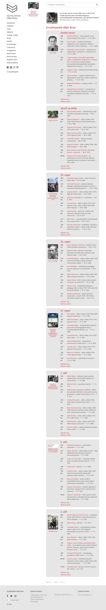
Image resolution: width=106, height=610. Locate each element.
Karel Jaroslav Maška (74, 111)
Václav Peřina (71, 280)
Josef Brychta (71, 416)
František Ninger (72, 325)
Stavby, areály (12, 35)
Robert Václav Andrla (74, 133)
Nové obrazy (12, 56)
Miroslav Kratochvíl (73, 225)
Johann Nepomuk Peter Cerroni (77, 515)
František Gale (72, 567)
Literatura (11, 47)
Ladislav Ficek (71, 347)
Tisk (62, 582)
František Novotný (73, 184)
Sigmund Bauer (72, 76)
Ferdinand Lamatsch (74, 445)
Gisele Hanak (71, 421)
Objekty (10, 32)
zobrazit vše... (65, 99)
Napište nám (12, 59)
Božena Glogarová (73, 119)
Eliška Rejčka (71, 376)
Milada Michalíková (73, 83)
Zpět (56, 582)
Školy (9, 38)
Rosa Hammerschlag (74, 408)
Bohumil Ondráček (73, 352)
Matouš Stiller (72, 384)
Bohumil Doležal (72, 479)
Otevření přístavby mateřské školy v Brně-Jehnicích (33, 14)
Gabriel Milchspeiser (74, 341)
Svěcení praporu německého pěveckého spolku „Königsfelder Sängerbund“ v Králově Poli (82, 59)
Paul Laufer (71, 314)
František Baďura (73, 259)
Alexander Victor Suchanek (76, 50)
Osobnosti (11, 23)
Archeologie (11, 44)
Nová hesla (11, 53)
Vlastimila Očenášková (74, 198)
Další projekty (12, 62)
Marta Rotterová (72, 274)
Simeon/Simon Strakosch (75, 89)
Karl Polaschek (72, 266)
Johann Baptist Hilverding (76, 245)
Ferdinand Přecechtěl (74, 553)
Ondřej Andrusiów (73, 400)
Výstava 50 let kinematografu (77, 156)
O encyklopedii (12, 72)
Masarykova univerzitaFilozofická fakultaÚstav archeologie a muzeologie (38, 598)
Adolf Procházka (72, 319)
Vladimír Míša (72, 251)
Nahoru (48, 582)
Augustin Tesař (72, 70)
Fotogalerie (11, 50)
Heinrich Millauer (73, 36)
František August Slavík (75, 178)
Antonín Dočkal (72, 427)
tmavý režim (14, 600)
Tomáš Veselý (71, 203)
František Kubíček (73, 139)
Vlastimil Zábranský (74, 495)
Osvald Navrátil (72, 335)
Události (10, 26)
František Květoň (73, 527)
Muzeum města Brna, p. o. (63, 595)
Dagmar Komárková (74, 487)
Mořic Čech (71, 219)
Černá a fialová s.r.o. (85, 595)
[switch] (8, 600)
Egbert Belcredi (72, 451)
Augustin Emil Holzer (74, 127)
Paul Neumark (72, 358)
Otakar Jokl (71, 467)
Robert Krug (71, 523)
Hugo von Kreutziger (74, 459)
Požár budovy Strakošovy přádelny (79, 390)
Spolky (9, 41)
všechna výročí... (66, 101)
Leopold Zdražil (72, 192)
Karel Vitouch (71, 211)
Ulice (9, 29)
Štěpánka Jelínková (73, 294)
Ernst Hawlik (71, 42)
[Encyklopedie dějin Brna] (17, 67)
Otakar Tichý (71, 286)
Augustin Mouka (72, 144)
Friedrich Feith (72, 471)
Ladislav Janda (72, 559)
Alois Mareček (71, 537)
